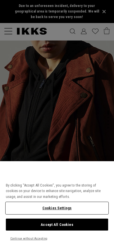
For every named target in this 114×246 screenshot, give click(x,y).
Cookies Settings (57, 208)
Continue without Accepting (28, 238)
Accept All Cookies (57, 224)
